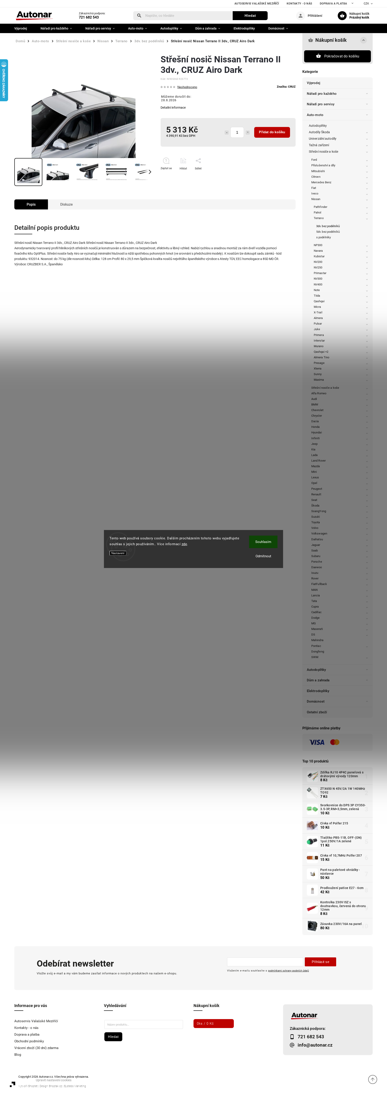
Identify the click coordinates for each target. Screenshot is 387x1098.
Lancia (315, 595)
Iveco (314, 193)
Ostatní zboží (317, 712)
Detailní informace (173, 107)
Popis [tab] (31, 204)
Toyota (315, 522)
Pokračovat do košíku (341, 56)
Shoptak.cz (55, 1086)
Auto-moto (315, 115)
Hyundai (316, 432)
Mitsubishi (318, 171)
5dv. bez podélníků (328, 231)
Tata (314, 601)
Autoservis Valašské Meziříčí (256, 3)
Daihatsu (317, 539)
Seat (314, 500)
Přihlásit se (320, 962)
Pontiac (316, 646)
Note (317, 290)
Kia (313, 449)
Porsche (316, 561)
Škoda (315, 505)
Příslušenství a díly (323, 165)
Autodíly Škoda (319, 132)
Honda (315, 427)
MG (313, 623)
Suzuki (315, 516)
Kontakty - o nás (299, 3)
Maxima (319, 379)
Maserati (317, 629)
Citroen (315, 176)
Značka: (286, 86)
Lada (314, 455)
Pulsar (318, 323)
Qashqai (319, 301)
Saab (314, 550)
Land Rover (318, 460)
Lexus (315, 477)
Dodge (315, 617)
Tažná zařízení (319, 145)
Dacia (315, 421)
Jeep (314, 444)
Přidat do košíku (272, 132)
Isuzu (314, 572)
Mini (314, 471)
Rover (315, 578)
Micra (317, 306)
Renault (316, 494)
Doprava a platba (333, 3)
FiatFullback (319, 584)
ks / (205, 1024)
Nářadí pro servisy (320, 104)
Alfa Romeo (318, 393)
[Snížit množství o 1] (227, 133)
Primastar (320, 273)
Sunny (318, 374)
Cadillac (316, 612)
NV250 (318, 267)
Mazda (315, 466)
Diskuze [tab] (66, 204)
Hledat (250, 15)
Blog (17, 1055)
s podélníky (323, 237)
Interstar (319, 340)
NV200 (318, 262)
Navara (318, 250)
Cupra (315, 606)
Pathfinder (320, 207)
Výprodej (313, 83)
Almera (318, 318)
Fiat (313, 188)
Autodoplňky (318, 125)
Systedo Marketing (75, 1086)
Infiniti (315, 438)
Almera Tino (321, 357)
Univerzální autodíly (322, 138)
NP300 (318, 245)
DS (313, 634)
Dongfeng (317, 651)
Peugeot (316, 488)
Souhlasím (263, 542)
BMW (314, 404)
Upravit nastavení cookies (53, 1080)
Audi (314, 399)
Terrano (319, 218)
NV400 (318, 284)
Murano (319, 346)
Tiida (317, 295)
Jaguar (315, 545)
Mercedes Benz (321, 182)
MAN (314, 589)
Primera (319, 335)
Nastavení (118, 553)
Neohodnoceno (187, 87)
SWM (314, 657)
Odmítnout (263, 556)
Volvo (314, 528)
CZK (366, 3)
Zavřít (281, 176)
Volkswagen (319, 533)
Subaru (315, 556)
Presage (319, 363)
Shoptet (33, 1086)
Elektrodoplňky (318, 691)
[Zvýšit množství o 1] (248, 133)
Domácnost (316, 701)
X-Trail (318, 312)
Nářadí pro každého (322, 94)
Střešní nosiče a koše (323, 151)
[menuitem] (24, 28)
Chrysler (316, 415)
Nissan (315, 199)
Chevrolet (317, 410)
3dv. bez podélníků (328, 226)
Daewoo (316, 567)
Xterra (318, 368)
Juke (317, 329)
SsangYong (318, 511)
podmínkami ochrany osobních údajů (288, 970)
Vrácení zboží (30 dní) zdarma (36, 1048)
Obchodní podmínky (29, 1041)
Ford (314, 159)
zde (184, 544)
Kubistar (319, 256)
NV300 (318, 278)
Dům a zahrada (318, 680)
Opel (314, 483)
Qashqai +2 (321, 351)
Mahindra (317, 640)
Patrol (317, 212)
